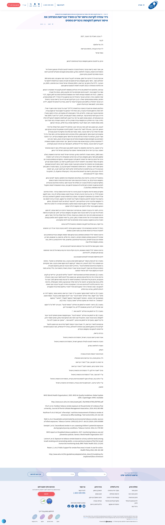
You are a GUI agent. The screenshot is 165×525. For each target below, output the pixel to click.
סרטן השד (135, 490)
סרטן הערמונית (133, 497)
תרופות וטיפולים (114, 494)
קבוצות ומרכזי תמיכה (113, 497)
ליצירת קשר (60, 5)
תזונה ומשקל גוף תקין (95, 497)
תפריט (140, 5)
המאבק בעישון (97, 490)
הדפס (41, 24)
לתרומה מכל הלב (14, 5)
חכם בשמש (98, 494)
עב (25, 5)
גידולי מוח (135, 506)
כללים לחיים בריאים (96, 504)
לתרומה (46, 494)
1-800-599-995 (48, 5)
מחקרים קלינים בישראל (112, 501)
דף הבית (106, 14)
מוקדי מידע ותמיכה (113, 490)
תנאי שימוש (85, 517)
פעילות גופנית (98, 501)
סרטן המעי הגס (133, 494)
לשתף (49, 24)
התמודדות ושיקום (114, 504)
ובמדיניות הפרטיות (134, 519)
